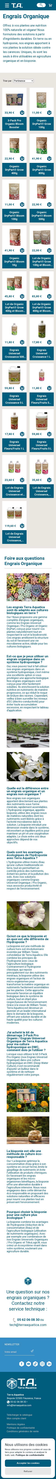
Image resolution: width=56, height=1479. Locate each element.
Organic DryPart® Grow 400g (14, 170)
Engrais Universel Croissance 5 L (14, 399)
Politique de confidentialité (21, 1427)
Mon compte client (16, 1418)
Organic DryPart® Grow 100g (41, 124)
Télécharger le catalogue (19, 1415)
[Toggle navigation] (7, 5)
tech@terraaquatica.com (28, 1325)
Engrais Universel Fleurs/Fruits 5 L (42, 445)
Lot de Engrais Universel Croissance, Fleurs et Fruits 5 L (14, 540)
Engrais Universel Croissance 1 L (42, 353)
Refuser (28, 1471)
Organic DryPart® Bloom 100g (14, 216)
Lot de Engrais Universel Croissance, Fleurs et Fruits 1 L (41, 494)
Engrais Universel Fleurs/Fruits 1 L (14, 445)
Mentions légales (16, 1424)
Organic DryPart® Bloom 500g (42, 216)
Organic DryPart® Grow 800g (41, 170)
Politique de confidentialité (30, 1455)
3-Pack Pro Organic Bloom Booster (14, 124)
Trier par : (8, 80)
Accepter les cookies (28, 1463)
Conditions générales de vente (23, 1431)
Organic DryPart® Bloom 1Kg (14, 261)
